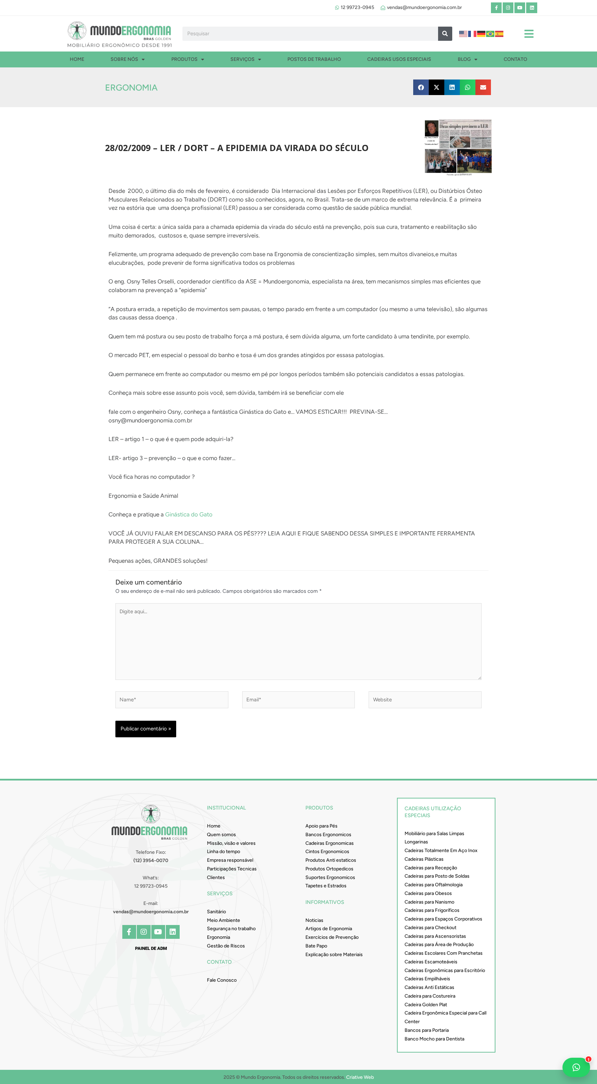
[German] (481, 33)
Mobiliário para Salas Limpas (434, 834)
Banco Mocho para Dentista (434, 1039)
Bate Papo (316, 946)
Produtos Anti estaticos (330, 860)
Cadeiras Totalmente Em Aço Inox (441, 850)
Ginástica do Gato (189, 514)
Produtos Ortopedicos (329, 869)
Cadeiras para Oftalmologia (434, 885)
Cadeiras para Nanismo (429, 902)
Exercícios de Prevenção (332, 937)
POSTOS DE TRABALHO (314, 59)
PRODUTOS (184, 59)
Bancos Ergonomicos (328, 835)
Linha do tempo (223, 851)
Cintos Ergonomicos (327, 851)
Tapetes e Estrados (326, 886)
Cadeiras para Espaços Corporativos (443, 919)
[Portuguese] (490, 33)
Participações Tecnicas (232, 869)
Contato (515, 59)
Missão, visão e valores (231, 843)
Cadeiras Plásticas (424, 859)
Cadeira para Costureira (430, 996)
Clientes (216, 877)
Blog (464, 59)
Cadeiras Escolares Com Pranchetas (444, 953)
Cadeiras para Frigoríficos (432, 910)
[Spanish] (499, 33)
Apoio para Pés (321, 826)
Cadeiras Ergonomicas (329, 843)
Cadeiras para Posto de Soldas (437, 876)
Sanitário (216, 912)
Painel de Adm (151, 948)
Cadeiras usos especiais (399, 59)
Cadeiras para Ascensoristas (435, 936)
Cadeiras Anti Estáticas (429, 987)
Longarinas (416, 842)
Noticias (314, 920)
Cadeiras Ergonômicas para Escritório (445, 970)
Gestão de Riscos (226, 946)
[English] (463, 33)
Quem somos (221, 835)
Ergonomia (131, 87)
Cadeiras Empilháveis (427, 979)
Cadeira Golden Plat (426, 1005)
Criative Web (360, 1077)
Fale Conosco (222, 980)
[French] (472, 33)
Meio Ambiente (223, 920)
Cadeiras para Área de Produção (439, 944)
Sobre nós (124, 59)
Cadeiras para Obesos (428, 893)
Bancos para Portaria (427, 1030)
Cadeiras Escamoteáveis (431, 962)
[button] (421, 87)
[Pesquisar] (445, 34)
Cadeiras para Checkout (430, 928)
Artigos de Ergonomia (328, 929)
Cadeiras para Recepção (431, 868)
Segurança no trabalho (231, 929)
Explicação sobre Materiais (334, 954)
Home (77, 59)
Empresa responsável (230, 860)
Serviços (242, 59)
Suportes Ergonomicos (330, 877)
